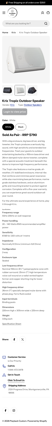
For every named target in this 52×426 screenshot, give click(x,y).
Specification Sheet (11, 323)
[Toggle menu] (4, 12)
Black (20, 127)
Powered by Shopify (37, 421)
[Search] (46, 23)
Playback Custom (18, 421)
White (8, 127)
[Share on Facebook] (14, 339)
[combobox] (26, 23)
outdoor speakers (33, 105)
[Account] (42, 12)
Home (5, 32)
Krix (14, 32)
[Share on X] (22, 339)
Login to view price (15, 111)
